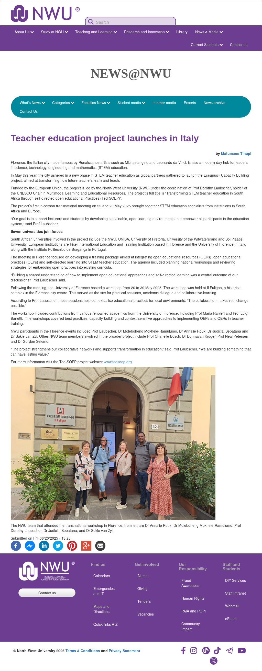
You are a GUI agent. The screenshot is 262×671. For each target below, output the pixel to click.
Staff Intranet (235, 593)
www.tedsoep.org (118, 361)
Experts (190, 102)
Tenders (144, 601)
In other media (164, 102)
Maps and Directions (101, 609)
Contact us (238, 44)
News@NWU (131, 73)
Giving (142, 588)
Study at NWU (52, 31)
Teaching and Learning (94, 31)
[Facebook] (16, 545)
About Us (22, 31)
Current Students (205, 44)
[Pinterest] (72, 545)
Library (182, 31)
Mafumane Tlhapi (236, 153)
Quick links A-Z (105, 624)
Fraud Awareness (190, 583)
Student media (129, 102)
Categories (61, 102)
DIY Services (235, 580)
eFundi (230, 618)
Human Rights (192, 598)
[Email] (100, 545)
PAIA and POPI (193, 610)
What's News (30, 102)
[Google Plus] (86, 545)
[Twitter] (58, 545)
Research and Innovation (144, 31)
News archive (214, 102)
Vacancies (145, 614)
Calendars (101, 575)
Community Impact (190, 626)
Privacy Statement (124, 650)
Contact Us (29, 111)
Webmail (232, 605)
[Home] (45, 13)
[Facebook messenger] (30, 545)
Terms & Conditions (83, 650)
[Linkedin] (44, 545)
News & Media (207, 31)
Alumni (142, 575)
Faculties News (93, 102)
